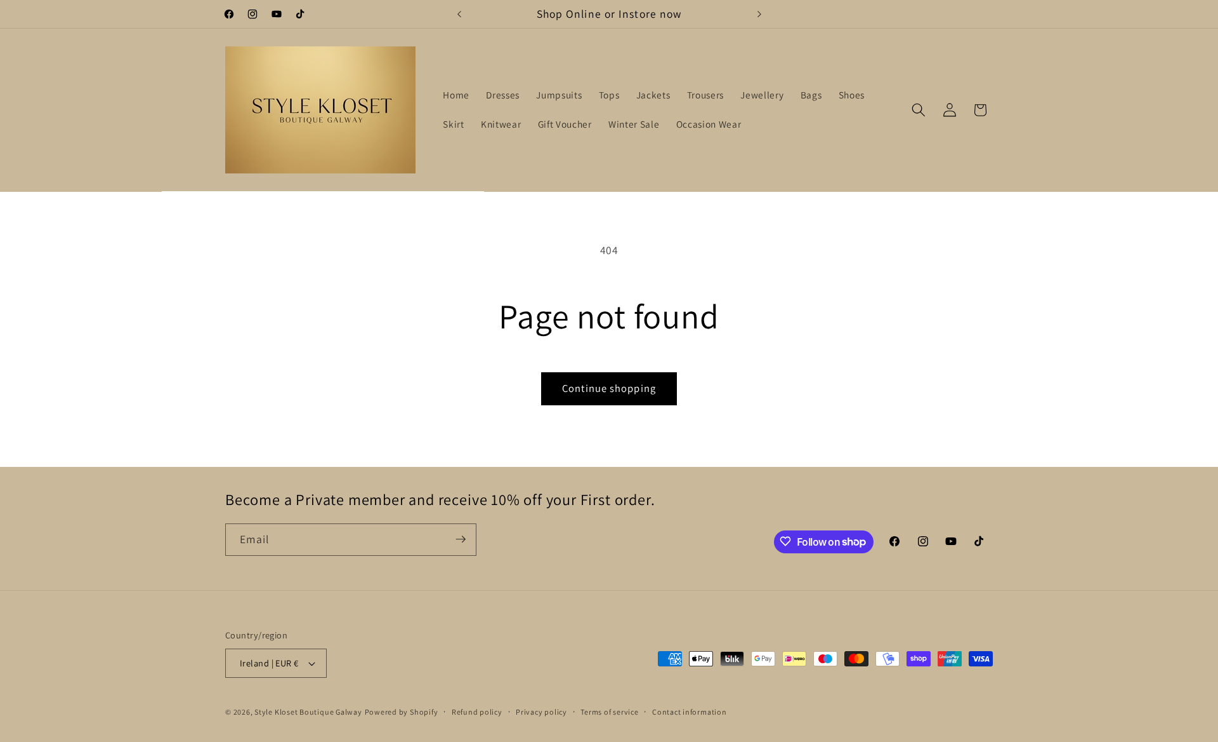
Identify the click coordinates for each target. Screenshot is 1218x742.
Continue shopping (609, 388)
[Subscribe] (460, 539)
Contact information (689, 712)
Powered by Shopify (401, 712)
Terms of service (609, 712)
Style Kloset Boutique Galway (308, 712)
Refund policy (477, 712)
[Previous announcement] (459, 14)
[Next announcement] (759, 14)
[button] (918, 110)
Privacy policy (541, 712)
